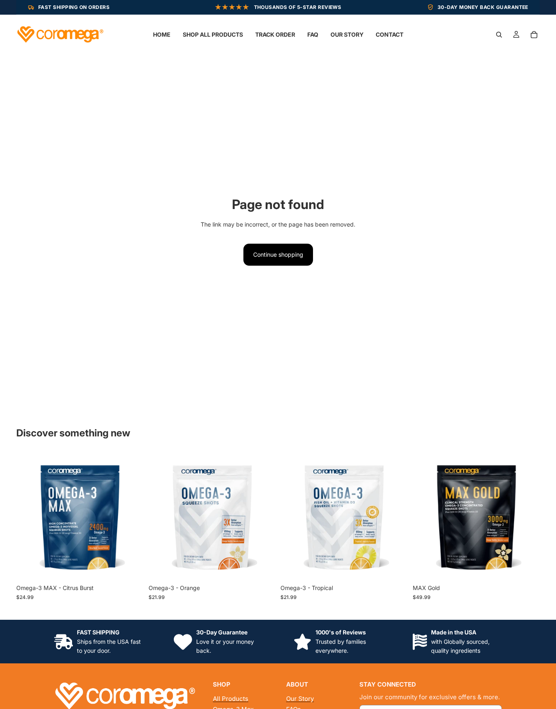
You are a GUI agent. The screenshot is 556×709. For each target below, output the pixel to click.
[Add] (131, 568)
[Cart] (534, 35)
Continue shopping (278, 254)
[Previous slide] (28, 517)
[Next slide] (131, 517)
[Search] (499, 35)
